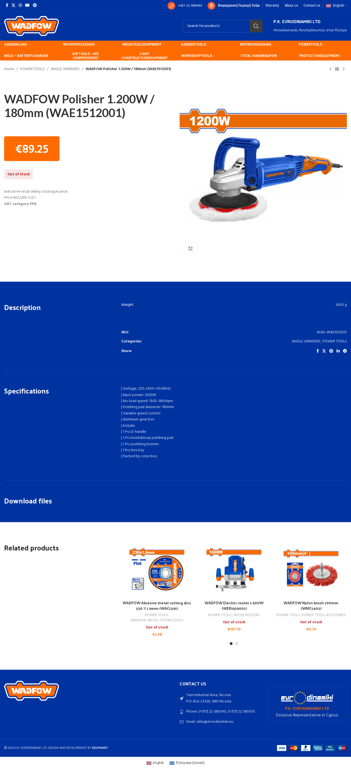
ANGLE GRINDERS (65, 69)
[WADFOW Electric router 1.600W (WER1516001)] (234, 570)
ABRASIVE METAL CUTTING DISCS (157, 620)
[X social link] (13, 6)
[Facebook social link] (7, 6)
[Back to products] (337, 69)
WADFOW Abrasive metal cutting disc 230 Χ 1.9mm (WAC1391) (157, 605)
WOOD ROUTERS (246, 615)
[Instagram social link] (20, 6)
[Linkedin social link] (338, 351)
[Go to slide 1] (231, 643)
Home (9, 69)
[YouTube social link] (27, 6)
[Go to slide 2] (236, 643)
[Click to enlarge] (190, 248)
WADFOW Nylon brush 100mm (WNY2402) (311, 605)
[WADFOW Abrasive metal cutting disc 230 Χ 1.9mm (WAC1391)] (157, 570)
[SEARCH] (256, 26)
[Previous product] (330, 69)
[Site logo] (31, 26)
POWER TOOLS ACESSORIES (324, 615)
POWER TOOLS (32, 69)
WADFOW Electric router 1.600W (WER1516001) (234, 605)
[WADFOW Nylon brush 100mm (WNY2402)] (311, 570)
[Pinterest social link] (34, 6)
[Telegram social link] (345, 351)
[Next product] (343, 69)
